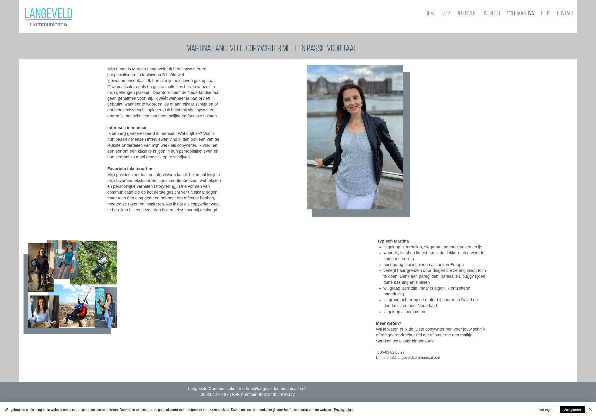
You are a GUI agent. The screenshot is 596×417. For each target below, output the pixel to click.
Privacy (288, 394)
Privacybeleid (343, 409)
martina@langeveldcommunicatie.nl (272, 388)
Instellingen (545, 409)
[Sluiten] (590, 409)
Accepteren (572, 409)
